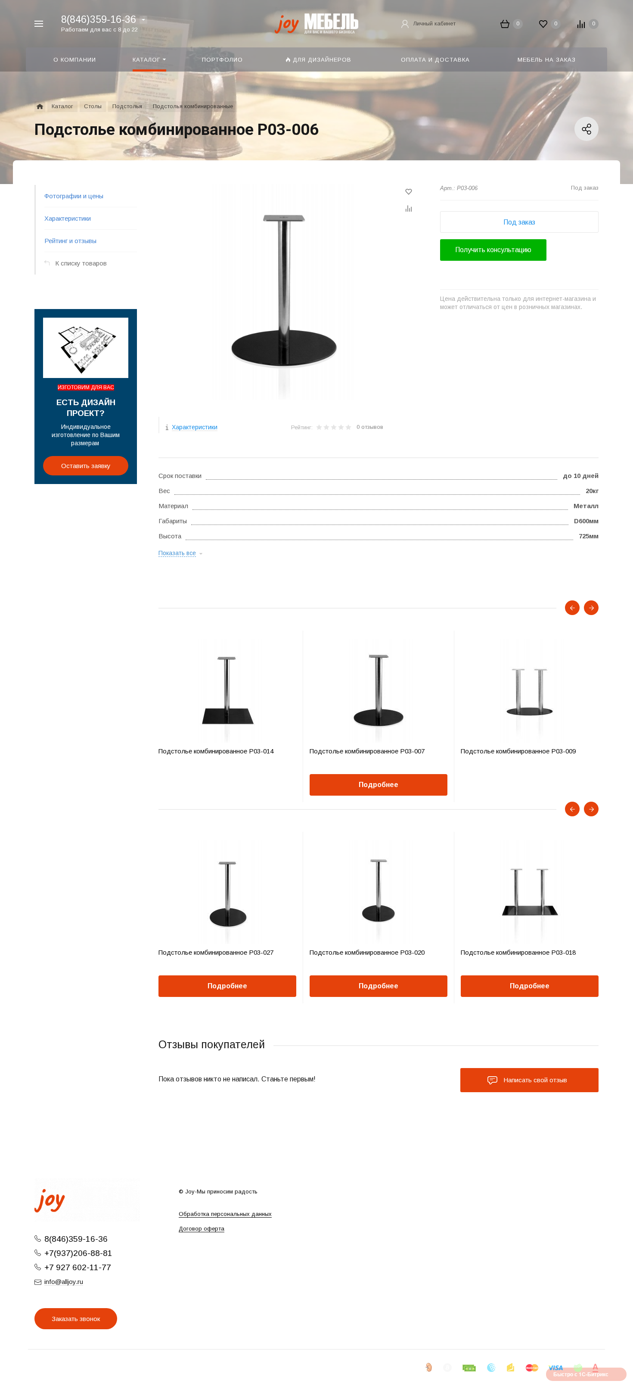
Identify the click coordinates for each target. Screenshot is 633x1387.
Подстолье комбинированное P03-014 (215, 751)
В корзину (193, 784)
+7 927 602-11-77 (77, 1267)
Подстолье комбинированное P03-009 (518, 751)
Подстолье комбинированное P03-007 (367, 751)
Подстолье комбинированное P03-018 (518, 952)
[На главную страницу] (316, 23)
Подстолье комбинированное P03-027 (215, 952)
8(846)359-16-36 (98, 19)
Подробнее (378, 784)
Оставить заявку (86, 465)
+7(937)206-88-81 (78, 1253)
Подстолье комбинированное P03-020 (367, 952)
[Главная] (39, 106)
